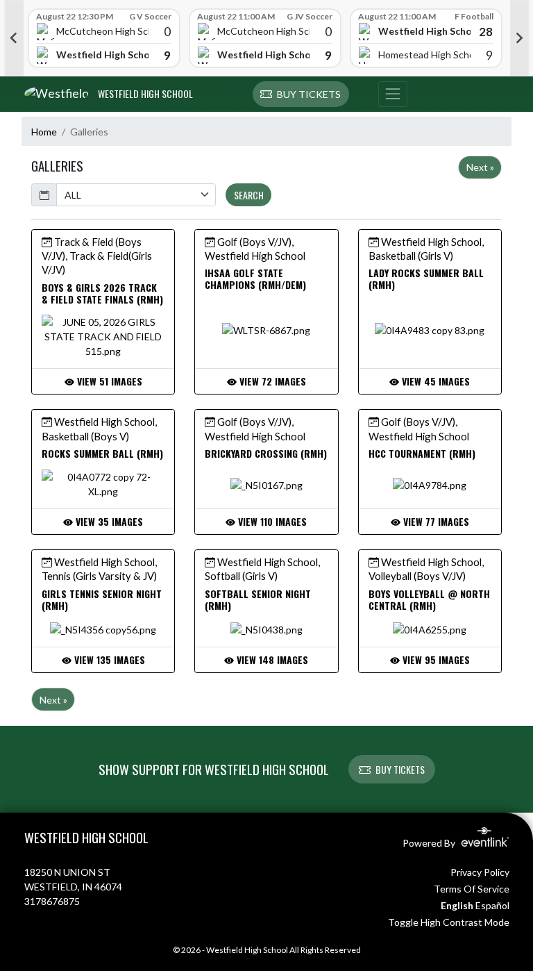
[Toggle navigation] (392, 94)
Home (44, 132)
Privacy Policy (479, 872)
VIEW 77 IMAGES (434, 521)
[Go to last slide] (14, 38)
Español (492, 905)
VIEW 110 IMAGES (271, 521)
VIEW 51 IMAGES (108, 381)
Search (249, 195)
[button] (301, 94)
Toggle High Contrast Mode (448, 922)
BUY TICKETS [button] (400, 769)
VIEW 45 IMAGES (434, 381)
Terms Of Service (471, 889)
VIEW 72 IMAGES (271, 381)
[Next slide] (520, 38)
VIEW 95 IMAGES (435, 659)
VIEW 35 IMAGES (108, 521)
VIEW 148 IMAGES (271, 659)
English (457, 905)
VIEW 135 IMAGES (108, 659)
